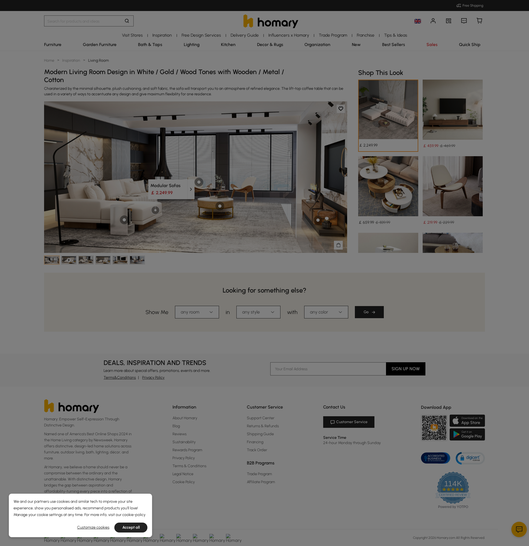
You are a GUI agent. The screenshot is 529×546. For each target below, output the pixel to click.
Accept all (131, 527)
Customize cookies (93, 527)
